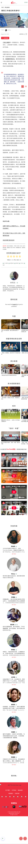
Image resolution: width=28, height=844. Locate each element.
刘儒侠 (13, 732)
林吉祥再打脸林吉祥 (8, 240)
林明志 (9, 30)
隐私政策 (20, 790)
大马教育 (6, 263)
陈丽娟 (13, 757)
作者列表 (17, 793)
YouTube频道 (11, 449)
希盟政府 (12, 263)
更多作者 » (14, 775)
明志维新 (7, 7)
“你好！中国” (14, 428)
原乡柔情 (14, 361)
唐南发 (13, 704)
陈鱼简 (13, 546)
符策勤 (13, 597)
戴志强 (12, 624)
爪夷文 (22, 263)
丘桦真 (13, 677)
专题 (14, 316)
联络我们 (11, 793)
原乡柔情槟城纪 (14, 383)
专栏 (2, 7)
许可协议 (14, 790)
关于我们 (7, 790)
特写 (14, 406)
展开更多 (14, 554)
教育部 (17, 263)
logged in (15, 304)
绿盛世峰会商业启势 (14, 338)
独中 (4, 265)
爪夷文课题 (6, 42)
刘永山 (13, 574)
